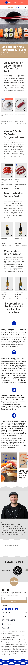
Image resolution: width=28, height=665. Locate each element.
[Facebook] (6, 609)
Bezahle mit (6, 624)
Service (4, 616)
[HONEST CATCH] (14, 7)
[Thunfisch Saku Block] (21, 105)
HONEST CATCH (8, 620)
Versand (5, 627)
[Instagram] (2, 609)
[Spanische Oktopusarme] (21, 170)
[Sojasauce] (7, 229)
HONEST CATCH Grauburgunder (5, 293)
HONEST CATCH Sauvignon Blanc (20, 293)
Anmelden (14, 601)
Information (6, 612)
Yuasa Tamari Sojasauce (18, 239)
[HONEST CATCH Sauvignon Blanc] (21, 284)
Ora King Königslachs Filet (7, 114)
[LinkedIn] (16, 609)
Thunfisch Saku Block (20, 114)
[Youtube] (10, 609)
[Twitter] (13, 609)
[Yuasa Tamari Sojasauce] (21, 229)
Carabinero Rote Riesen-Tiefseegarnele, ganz (7, 181)
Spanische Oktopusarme (18, 180)
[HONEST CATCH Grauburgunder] (7, 284)
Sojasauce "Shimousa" (4, 239)
